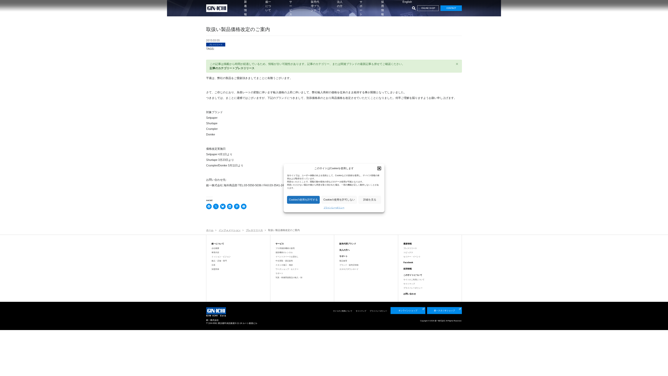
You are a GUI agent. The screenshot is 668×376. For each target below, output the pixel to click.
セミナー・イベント (412, 257)
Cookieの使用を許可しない (339, 199)
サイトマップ (409, 284)
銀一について (268, 6)
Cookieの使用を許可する (303, 199)
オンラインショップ (408, 310)
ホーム (209, 230)
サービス (280, 243)
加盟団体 (215, 269)
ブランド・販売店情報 (349, 265)
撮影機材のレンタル (284, 252)
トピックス (408, 252)
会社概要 (215, 248)
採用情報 (407, 269)
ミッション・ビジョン (221, 257)
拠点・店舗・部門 (219, 261)
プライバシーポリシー (334, 207)
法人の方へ (340, 6)
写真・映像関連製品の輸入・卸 (289, 277)
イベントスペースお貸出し (287, 257)
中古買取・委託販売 (284, 261)
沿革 (213, 265)
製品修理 (343, 261)
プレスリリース (410, 248)
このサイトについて (412, 275)
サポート (279, 273)
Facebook (408, 262)
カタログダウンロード (349, 269)
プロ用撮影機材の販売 (285, 248)
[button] (379, 168)
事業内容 (215, 252)
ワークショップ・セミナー (287, 269)
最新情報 (407, 243)
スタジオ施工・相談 (284, 265)
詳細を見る (369, 199)
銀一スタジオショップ (444, 310)
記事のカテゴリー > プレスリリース (232, 68)
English (407, 1)
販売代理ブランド (315, 6)
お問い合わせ (409, 294)
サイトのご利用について (413, 280)
